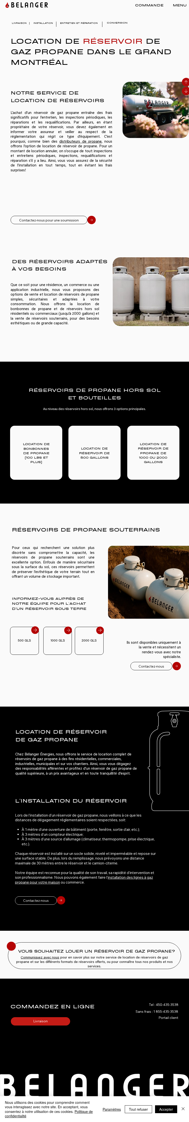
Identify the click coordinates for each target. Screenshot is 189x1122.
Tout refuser (138, 1109)
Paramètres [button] (112, 1109)
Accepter (166, 1109)
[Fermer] (183, 1109)
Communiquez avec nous (40, 957)
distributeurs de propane (80, 142)
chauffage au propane (100, 442)
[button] (175, 5)
